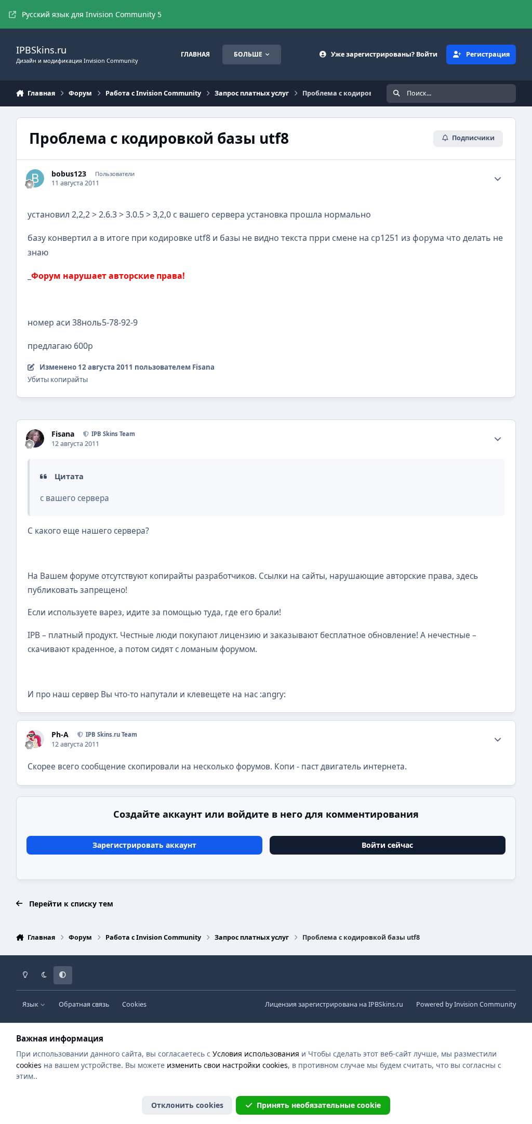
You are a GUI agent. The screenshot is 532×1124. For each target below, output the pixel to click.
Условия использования (255, 1054)
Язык (31, 1004)
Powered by (466, 1004)
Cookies (134, 1004)
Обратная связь (84, 1004)
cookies (29, 1065)
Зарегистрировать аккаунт (144, 845)
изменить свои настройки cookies (227, 1065)
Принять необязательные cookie (319, 1105)
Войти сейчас (387, 845)
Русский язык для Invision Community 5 (92, 14)
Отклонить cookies (187, 1105)
